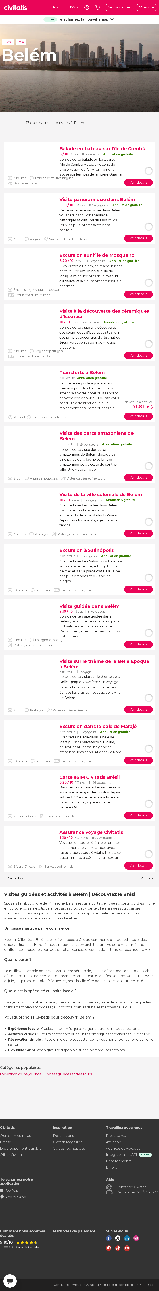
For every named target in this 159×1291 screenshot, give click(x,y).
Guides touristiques (69, 1149)
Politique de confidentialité (120, 1285)
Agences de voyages (123, 1149)
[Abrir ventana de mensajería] (10, 1281)
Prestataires (116, 1136)
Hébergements (118, 1161)
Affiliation (113, 1142)
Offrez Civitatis (11, 1155)
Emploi (112, 1167)
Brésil (8, 42)
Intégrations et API (121, 1155)
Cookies (147, 1285)
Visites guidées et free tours (69, 1074)
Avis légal (92, 1285)
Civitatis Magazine (67, 1142)
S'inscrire (146, 7)
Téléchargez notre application (16, 1181)
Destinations (63, 1136)
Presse (5, 1142)
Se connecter (119, 7)
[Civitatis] (15, 7)
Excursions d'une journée (21, 1074)
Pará (21, 42)
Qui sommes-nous (15, 1136)
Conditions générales (68, 1285)
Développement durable (20, 1149)
